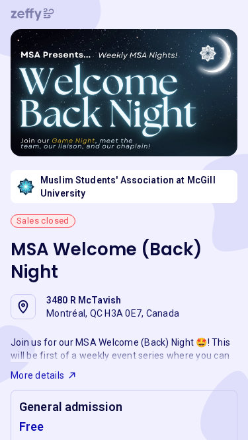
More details (37, 375)
